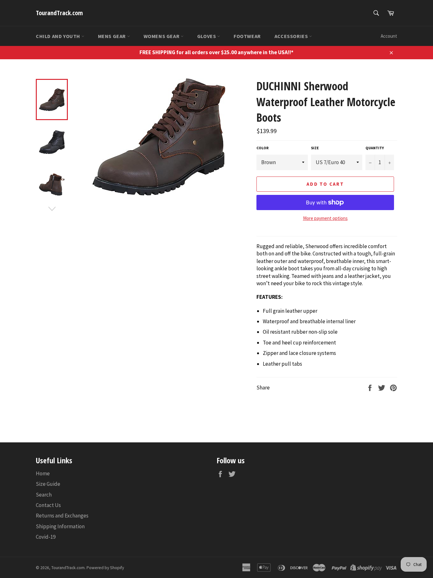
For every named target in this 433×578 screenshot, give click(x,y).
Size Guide (48, 483)
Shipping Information (60, 526)
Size (315, 147)
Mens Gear (112, 36)
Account (389, 36)
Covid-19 (45, 536)
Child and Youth (58, 36)
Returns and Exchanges (62, 515)
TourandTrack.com (59, 13)
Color (262, 147)
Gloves (207, 36)
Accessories (292, 36)
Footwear (247, 36)
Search (44, 494)
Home (43, 473)
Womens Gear (162, 36)
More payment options (325, 218)
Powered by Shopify (105, 567)
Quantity (374, 147)
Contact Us (48, 505)
